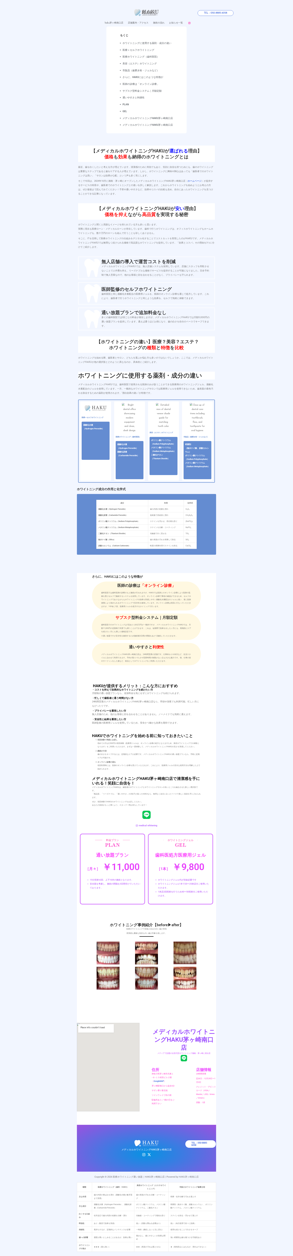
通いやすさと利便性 (134, 97)
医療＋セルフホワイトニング (138, 50)
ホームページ (194, 181)
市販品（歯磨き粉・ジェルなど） (141, 70)
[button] (215, 13)
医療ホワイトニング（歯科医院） (141, 56)
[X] (149, 1154)
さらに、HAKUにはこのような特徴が (143, 77)
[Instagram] (189, 23)
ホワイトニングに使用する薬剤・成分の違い (147, 43)
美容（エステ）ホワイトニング (140, 63)
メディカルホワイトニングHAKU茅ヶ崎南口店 (148, 118)
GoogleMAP (159, 1081)
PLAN (126, 104)
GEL (125, 111)
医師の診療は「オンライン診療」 (141, 84)
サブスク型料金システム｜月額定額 (142, 90)
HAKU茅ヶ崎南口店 (189, 1176)
